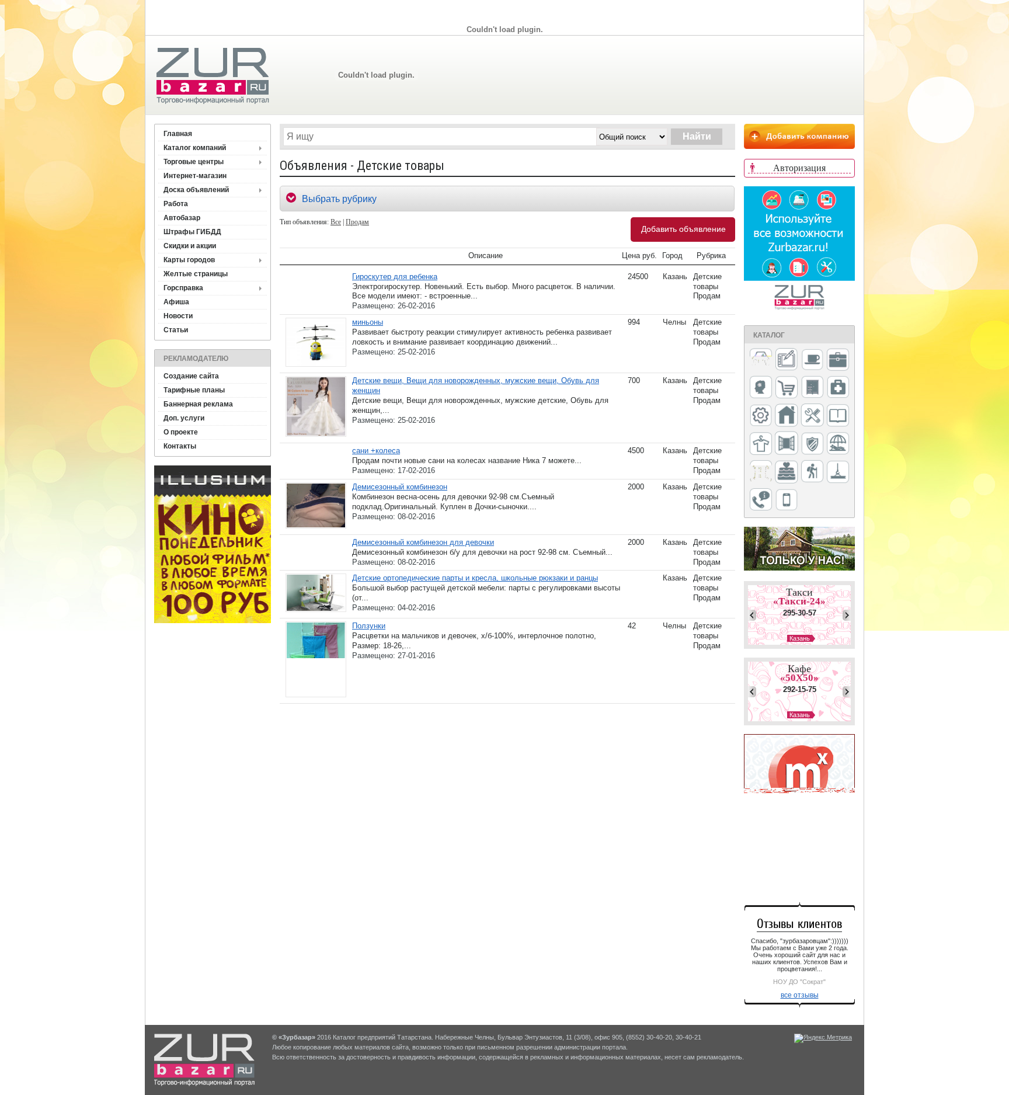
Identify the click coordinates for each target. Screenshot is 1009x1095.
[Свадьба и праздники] (786, 472)
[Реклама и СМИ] (761, 472)
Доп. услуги (183, 418)
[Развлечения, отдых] (838, 444)
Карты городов (189, 260)
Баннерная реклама (198, 404)
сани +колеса (376, 450)
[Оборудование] (812, 416)
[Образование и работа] (838, 416)
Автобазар (181, 218)
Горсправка (183, 288)
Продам (357, 222)
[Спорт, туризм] (812, 472)
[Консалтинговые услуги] (838, 360)
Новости (178, 316)
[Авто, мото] (761, 360)
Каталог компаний (194, 148)
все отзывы (800, 995)
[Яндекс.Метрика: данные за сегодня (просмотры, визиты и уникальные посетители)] (823, 1038)
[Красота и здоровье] (761, 388)
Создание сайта (191, 376)
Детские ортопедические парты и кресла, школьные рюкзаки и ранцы (475, 577)
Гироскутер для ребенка (394, 276)
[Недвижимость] (786, 416)
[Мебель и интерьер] (812, 388)
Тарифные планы (194, 390)
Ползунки (368, 625)
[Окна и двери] (786, 444)
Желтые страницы (195, 274)
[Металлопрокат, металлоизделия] (761, 416)
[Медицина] (838, 388)
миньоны (367, 322)
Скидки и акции (189, 246)
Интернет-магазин (195, 176)
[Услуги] (761, 500)
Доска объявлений (196, 190)
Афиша (176, 302)
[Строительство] (838, 472)
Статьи (175, 330)
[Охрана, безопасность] (812, 444)
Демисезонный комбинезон (399, 486)
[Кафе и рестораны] (812, 361)
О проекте (180, 432)
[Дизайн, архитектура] (786, 360)
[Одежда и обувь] (761, 444)
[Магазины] (786, 388)
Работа (175, 204)
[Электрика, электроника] (786, 500)
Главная (177, 134)
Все (335, 222)
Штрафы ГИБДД (192, 232)
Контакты (179, 446)
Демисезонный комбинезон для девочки (423, 542)
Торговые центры (193, 162)
